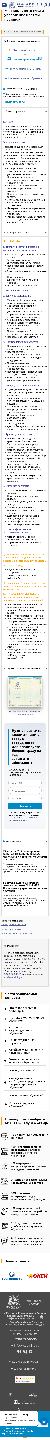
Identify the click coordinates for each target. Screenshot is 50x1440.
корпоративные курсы (13, 924)
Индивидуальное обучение (25, 78)
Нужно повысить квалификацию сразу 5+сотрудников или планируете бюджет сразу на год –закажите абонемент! (26, 747)
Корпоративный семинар (25, 69)
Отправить (25, 806)
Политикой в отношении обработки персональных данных (19, 1432)
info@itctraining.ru (13, 977)
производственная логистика (17, 933)
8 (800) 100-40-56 (25, 4)
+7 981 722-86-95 (25, 1339)
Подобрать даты (15, 101)
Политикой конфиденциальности (23, 818)
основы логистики (11, 929)
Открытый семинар (25, 50)
